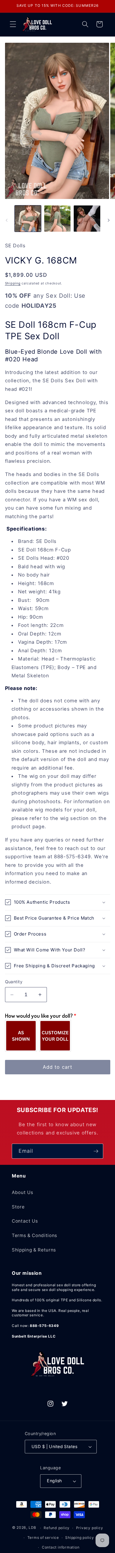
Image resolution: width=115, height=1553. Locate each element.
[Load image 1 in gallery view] (28, 218)
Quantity (14, 981)
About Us (22, 1192)
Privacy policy (89, 1528)
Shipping (13, 283)
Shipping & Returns (34, 1250)
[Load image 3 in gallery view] (87, 218)
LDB (32, 1528)
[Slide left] (6, 220)
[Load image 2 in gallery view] (57, 218)
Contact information (61, 1547)
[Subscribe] (96, 1151)
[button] (13, 24)
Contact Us (25, 1221)
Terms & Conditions (34, 1235)
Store (18, 1207)
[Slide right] (108, 220)
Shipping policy (79, 1537)
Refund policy (57, 1528)
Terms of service (43, 1537)
